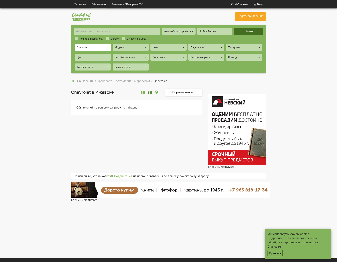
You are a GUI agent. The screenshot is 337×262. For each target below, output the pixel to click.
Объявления (98, 4)
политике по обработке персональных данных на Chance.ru (292, 242)
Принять (275, 253)
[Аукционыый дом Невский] (237, 129)
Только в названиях (91, 38)
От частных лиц (136, 38)
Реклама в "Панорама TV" (127, 4)
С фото (115, 38)
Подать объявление (250, 16)
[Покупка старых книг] (170, 189)
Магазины (80, 4)
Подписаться (122, 176)
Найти (249, 31)
